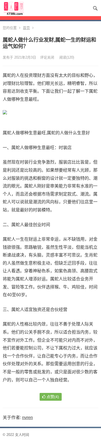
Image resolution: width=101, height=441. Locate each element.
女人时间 (22, 435)
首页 (26, 28)
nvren (27, 417)
